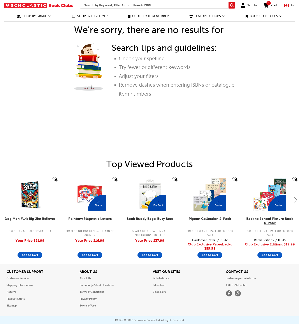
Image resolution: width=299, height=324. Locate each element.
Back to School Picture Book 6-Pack (269, 221)
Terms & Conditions (92, 291)
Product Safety (16, 298)
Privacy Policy (88, 298)
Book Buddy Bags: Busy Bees (150, 219)
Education (159, 285)
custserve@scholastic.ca (241, 278)
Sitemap (12, 305)
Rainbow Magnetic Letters (90, 219)
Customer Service (18, 278)
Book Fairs (159, 291)
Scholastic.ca (161, 278)
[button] (34, 16)
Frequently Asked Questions (97, 285)
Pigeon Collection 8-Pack (210, 219)
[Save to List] (54, 179)
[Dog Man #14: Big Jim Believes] (30, 194)
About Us (85, 278)
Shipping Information (20, 285)
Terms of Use (88, 305)
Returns (11, 291)
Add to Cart (30, 255)
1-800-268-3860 (236, 285)
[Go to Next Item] (295, 200)
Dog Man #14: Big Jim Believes (30, 219)
